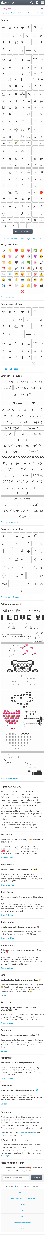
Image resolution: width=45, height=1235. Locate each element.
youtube (22, 1216)
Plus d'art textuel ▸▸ (9, 778)
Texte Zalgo (25, 238)
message (5, 1156)
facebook (22, 1204)
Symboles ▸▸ (6, 1051)
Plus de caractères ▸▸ (10, 597)
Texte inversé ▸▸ (7, 885)
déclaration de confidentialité (22, 1198)
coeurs (24, 1133)
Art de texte (36, 238)
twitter (22, 1210)
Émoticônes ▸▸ (7, 1023)
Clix (20, 1186)
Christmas (38, 13)
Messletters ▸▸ (7, 857)
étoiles (3, 1135)
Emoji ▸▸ (4, 996)
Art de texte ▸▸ (7, 1078)
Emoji (6, 238)
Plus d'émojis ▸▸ (7, 297)
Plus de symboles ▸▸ (9, 369)
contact (22, 1192)
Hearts (13, 13)
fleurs (33, 1133)
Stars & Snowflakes (25, 13)
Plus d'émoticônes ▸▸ (10, 522)
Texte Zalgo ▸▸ (7, 915)
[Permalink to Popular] (43, 20)
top (22, 1229)
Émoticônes (14, 238)
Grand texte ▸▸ (7, 968)
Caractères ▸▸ (7, 1104)
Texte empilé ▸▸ (7, 938)
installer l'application (22, 1223)
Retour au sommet (23, 231)
